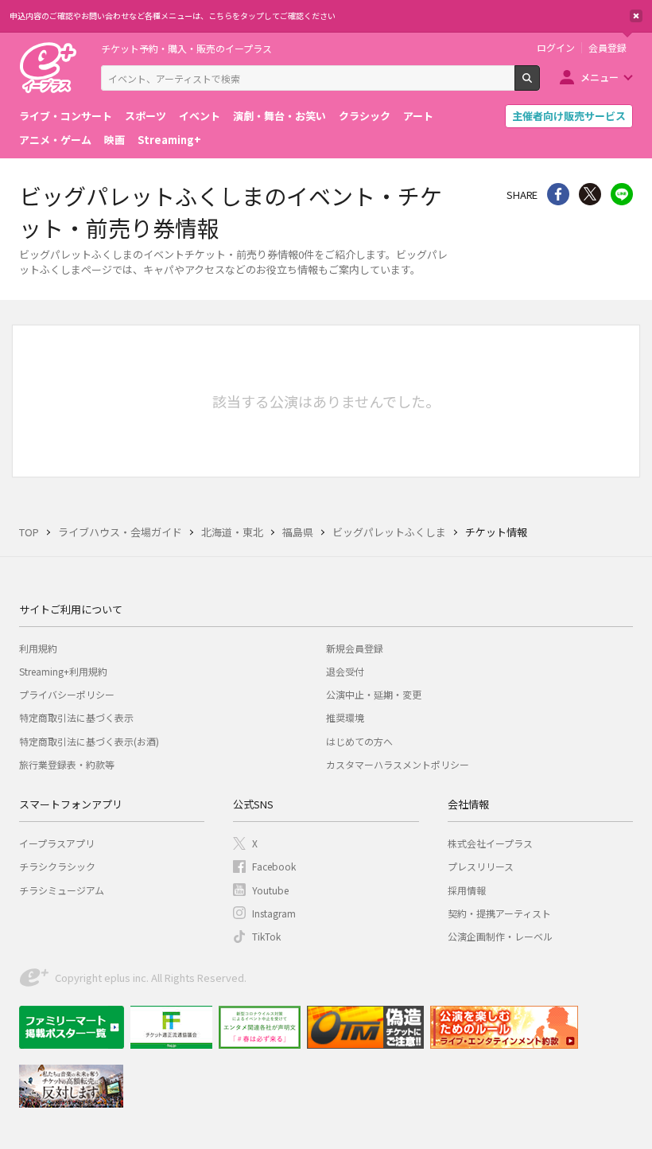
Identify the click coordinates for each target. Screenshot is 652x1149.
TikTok (266, 936)
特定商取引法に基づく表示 (76, 717)
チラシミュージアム (61, 890)
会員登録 (607, 47)
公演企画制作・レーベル (500, 936)
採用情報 (467, 890)
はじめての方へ (359, 741)
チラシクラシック (57, 866)
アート (418, 115)
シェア (558, 194)
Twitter (590, 194)
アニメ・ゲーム (55, 139)
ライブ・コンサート (65, 115)
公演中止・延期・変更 (373, 694)
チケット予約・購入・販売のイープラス (186, 48)
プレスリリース (481, 866)
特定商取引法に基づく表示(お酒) (89, 741)
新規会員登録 (354, 648)
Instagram (274, 913)
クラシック (364, 115)
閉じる (636, 16)
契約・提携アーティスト (499, 913)
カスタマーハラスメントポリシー (397, 764)
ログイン (556, 47)
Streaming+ (169, 139)
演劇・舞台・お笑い (279, 115)
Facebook (274, 866)
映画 (114, 139)
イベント (199, 115)
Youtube (270, 890)
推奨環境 (345, 717)
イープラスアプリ (57, 843)
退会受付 (345, 671)
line (622, 194)
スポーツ (145, 115)
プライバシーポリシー (66, 694)
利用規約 (38, 648)
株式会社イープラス (490, 843)
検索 (539, 84)
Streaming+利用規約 (63, 671)
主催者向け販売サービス (569, 115)
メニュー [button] (599, 77)
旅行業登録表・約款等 (66, 764)
